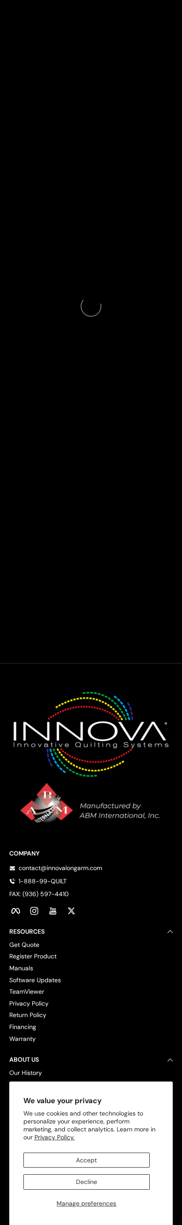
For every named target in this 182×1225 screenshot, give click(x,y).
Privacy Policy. (54, 1137)
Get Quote (24, 945)
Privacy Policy (29, 1003)
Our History (25, 1073)
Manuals (21, 968)
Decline (86, 1182)
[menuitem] (91, 945)
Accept (86, 1160)
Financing (22, 1027)
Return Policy (27, 1015)
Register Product (33, 956)
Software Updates (35, 980)
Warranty (22, 1039)
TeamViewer (26, 991)
